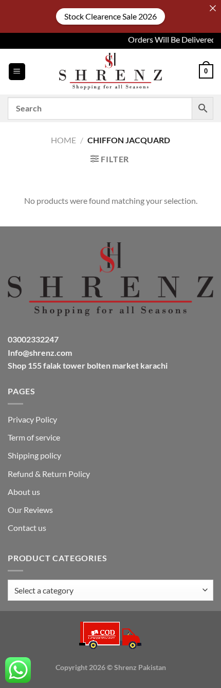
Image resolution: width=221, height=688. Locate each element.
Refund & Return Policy (49, 474)
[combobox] (110, 590)
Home (63, 140)
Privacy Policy (32, 419)
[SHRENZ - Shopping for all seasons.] (110, 71)
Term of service (34, 437)
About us (24, 491)
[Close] (213, 8)
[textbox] (107, 590)
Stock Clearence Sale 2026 (110, 16)
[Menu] (17, 71)
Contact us (27, 527)
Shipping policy (34, 455)
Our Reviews (30, 509)
